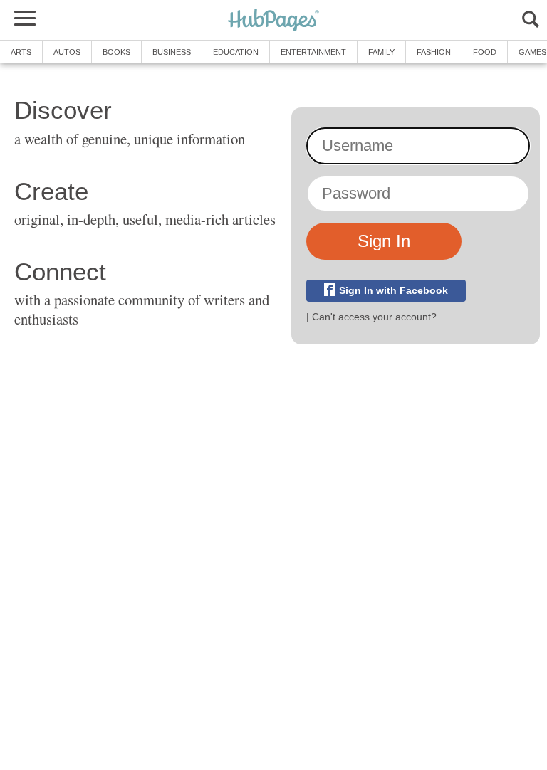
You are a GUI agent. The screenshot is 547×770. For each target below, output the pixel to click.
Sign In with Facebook (393, 290)
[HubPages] (273, 21)
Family (381, 52)
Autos (66, 52)
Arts (21, 52)
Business (171, 52)
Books (116, 52)
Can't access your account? (374, 316)
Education (236, 52)
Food (484, 52)
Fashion (434, 52)
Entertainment (313, 52)
